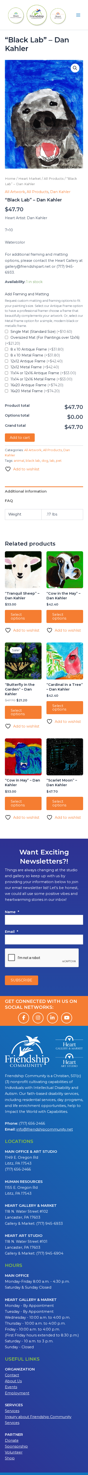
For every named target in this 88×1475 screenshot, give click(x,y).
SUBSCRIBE (21, 980)
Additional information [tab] (26, 491)
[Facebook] (23, 1018)
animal (19, 460)
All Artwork (15, 192)
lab (52, 460)
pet (59, 460)
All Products (54, 178)
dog (45, 460)
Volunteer (13, 1452)
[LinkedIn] (52, 1018)
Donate (12, 1440)
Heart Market (29, 178)
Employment (17, 1393)
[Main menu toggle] (78, 15)
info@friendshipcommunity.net (44, 1129)
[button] (75, 68)
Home (10, 178)
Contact (12, 1375)
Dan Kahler (60, 192)
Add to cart (20, 437)
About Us (13, 1381)
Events (11, 1387)
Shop (10, 1458)
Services (12, 1411)
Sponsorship (16, 1446)
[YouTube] (66, 1018)
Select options (18, 616)
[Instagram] (38, 1018)
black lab (33, 460)
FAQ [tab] (9, 500)
